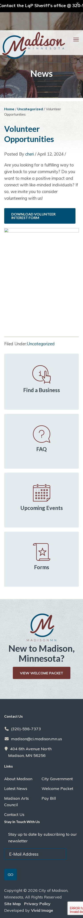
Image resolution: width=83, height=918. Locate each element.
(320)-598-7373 (26, 728)
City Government (57, 778)
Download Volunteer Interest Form (33, 216)
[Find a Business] (41, 374)
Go (10, 874)
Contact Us (14, 814)
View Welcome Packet (41, 673)
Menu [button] (70, 39)
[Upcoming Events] (41, 492)
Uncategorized (41, 343)
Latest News (15, 788)
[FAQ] (41, 434)
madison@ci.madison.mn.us (36, 738)
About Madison (18, 778)
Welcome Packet (57, 788)
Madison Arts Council (16, 801)
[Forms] (41, 552)
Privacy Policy (37, 903)
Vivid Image (42, 910)
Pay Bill (49, 798)
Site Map (12, 903)
